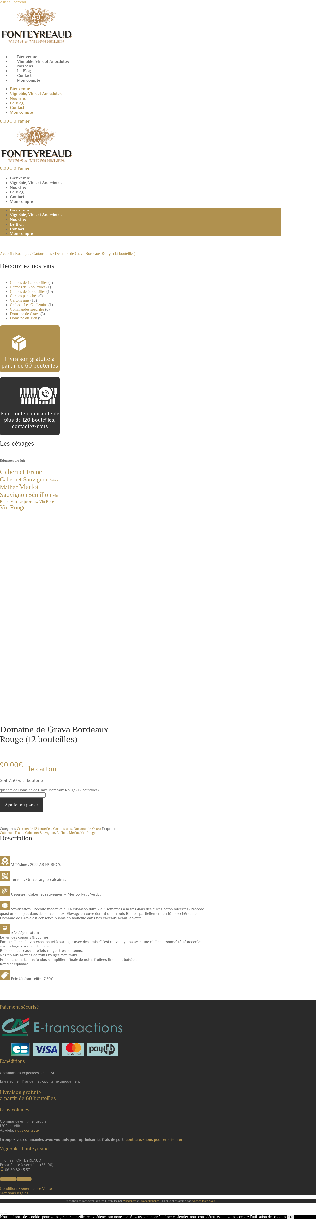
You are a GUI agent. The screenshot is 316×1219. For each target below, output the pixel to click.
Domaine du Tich (23, 318)
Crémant (54, 480)
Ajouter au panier (21, 804)
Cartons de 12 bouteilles (28, 282)
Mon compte (28, 80)
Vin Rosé (46, 501)
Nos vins (25, 66)
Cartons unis (42, 254)
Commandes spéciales (27, 309)
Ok (290, 1217)
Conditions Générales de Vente (26, 1188)
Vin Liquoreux (24, 501)
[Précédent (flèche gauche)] (1, 1213)
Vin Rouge (13, 507)
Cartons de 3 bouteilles (27, 287)
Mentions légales (14, 1193)
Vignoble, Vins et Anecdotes (43, 61)
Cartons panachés (23, 296)
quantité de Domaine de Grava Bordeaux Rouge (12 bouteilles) (49, 790)
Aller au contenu (13, 2)
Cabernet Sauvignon (24, 479)
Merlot (29, 487)
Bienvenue (27, 56)
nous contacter (27, 1130)
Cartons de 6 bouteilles (27, 291)
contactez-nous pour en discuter (154, 1139)
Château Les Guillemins (28, 305)
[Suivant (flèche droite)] (5, 1213)
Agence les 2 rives (203, 1201)
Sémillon (39, 494)
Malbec (9, 487)
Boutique (22, 254)
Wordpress (129, 1201)
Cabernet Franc (21, 472)
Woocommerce (150, 1201)
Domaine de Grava (25, 314)
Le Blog (24, 70)
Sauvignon (13, 494)
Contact (24, 75)
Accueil (6, 254)
